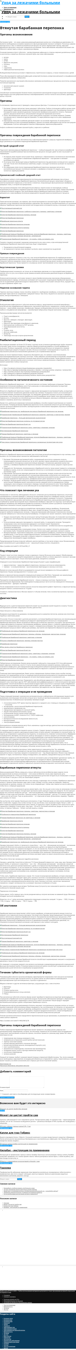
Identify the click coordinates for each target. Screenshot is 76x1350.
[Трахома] (20, 1161)
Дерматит (7, 1326)
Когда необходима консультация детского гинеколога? (21, 1194)
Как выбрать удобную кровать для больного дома (19, 1188)
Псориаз (6, 1343)
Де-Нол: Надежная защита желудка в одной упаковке (20, 1189)
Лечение (6, 1308)
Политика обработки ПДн (11, 1299)
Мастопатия (7, 1336)
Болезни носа (8, 1320)
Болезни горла (8, 1318)
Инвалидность (8, 1306)
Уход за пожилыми (10, 7)
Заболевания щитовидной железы (14, 1330)
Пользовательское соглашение (13, 1301)
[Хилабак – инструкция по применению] (19, 1144)
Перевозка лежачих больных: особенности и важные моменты (23, 1192)
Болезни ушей (5, 22)
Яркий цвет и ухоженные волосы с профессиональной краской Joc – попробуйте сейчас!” (31, 1191)
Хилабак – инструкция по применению (24, 1150)
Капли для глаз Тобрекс (15, 1132)
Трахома (5, 1167)
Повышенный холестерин (11, 1342)
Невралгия (7, 1337)
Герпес (6, 1324)
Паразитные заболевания (12, 1340)
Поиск (27, 17)
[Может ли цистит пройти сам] (13, 1109)
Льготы (6, 1309)
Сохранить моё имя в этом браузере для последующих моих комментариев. (28, 1094)
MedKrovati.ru (4, 1291)
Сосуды (6, 1345)
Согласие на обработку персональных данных (18, 1302)
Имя (1, 1090)
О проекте (7, 1295)
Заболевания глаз (6, 1128)
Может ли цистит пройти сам (19, 1115)
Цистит (2, 1111)
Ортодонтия (7, 1339)
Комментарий (5, 1087)
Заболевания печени (10, 1329)
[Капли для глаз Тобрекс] (15, 1126)
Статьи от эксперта (10, 1296)
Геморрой (7, 1323)
